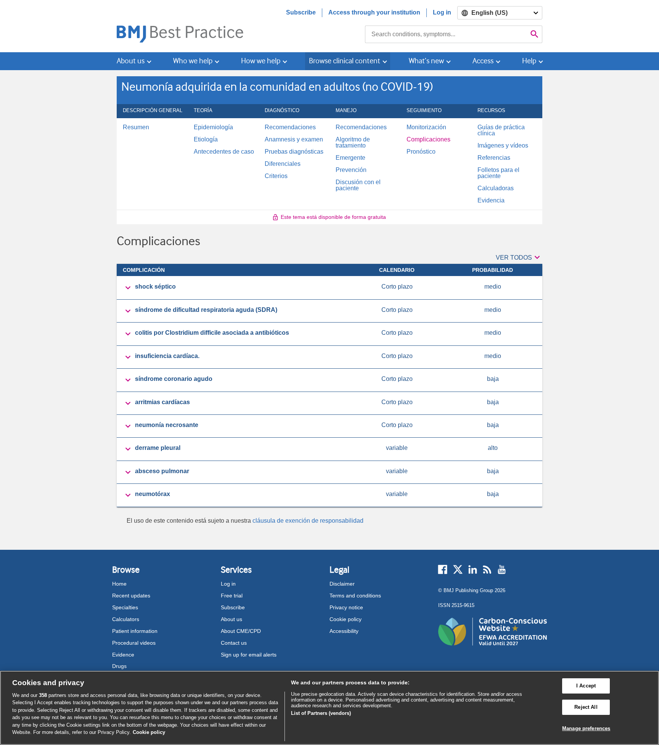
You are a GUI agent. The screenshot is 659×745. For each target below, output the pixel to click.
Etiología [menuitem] (206, 139)
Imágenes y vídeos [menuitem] (502, 146)
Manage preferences (586, 728)
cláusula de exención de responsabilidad (307, 520)
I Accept (586, 686)
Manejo (346, 113)
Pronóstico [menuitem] (421, 152)
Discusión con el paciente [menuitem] (358, 185)
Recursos (491, 113)
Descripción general (152, 113)
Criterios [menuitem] (276, 176)
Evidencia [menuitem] (491, 200)
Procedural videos (134, 643)
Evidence (123, 655)
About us (231, 619)
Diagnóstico (282, 113)
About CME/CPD (241, 631)
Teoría (203, 113)
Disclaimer (342, 584)
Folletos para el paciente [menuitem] (498, 173)
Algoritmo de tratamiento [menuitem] (353, 142)
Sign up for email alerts (248, 655)
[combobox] (446, 34)
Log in (442, 12)
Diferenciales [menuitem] (283, 164)
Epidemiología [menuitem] (213, 127)
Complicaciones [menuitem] (428, 139)
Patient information (135, 631)
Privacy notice (346, 607)
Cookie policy (346, 619)
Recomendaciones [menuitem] (290, 127)
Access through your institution (374, 12)
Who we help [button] (192, 60)
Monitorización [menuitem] (426, 127)
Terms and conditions (355, 595)
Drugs (119, 666)
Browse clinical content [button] (344, 60)
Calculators (125, 619)
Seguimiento (424, 113)
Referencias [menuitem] (493, 158)
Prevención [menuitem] (351, 170)
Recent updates (131, 595)
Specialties (125, 607)
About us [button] (131, 60)
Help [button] (529, 60)
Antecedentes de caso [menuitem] (224, 152)
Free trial (232, 595)
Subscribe (301, 12)
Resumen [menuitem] (136, 127)
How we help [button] (260, 60)
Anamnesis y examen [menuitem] (294, 139)
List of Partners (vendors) (321, 713)
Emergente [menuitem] (350, 158)
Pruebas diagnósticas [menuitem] (294, 152)
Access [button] (483, 60)
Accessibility (344, 631)
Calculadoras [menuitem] (495, 188)
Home (119, 584)
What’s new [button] (426, 60)
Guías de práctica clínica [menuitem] (501, 130)
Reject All (585, 707)
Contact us (234, 643)
